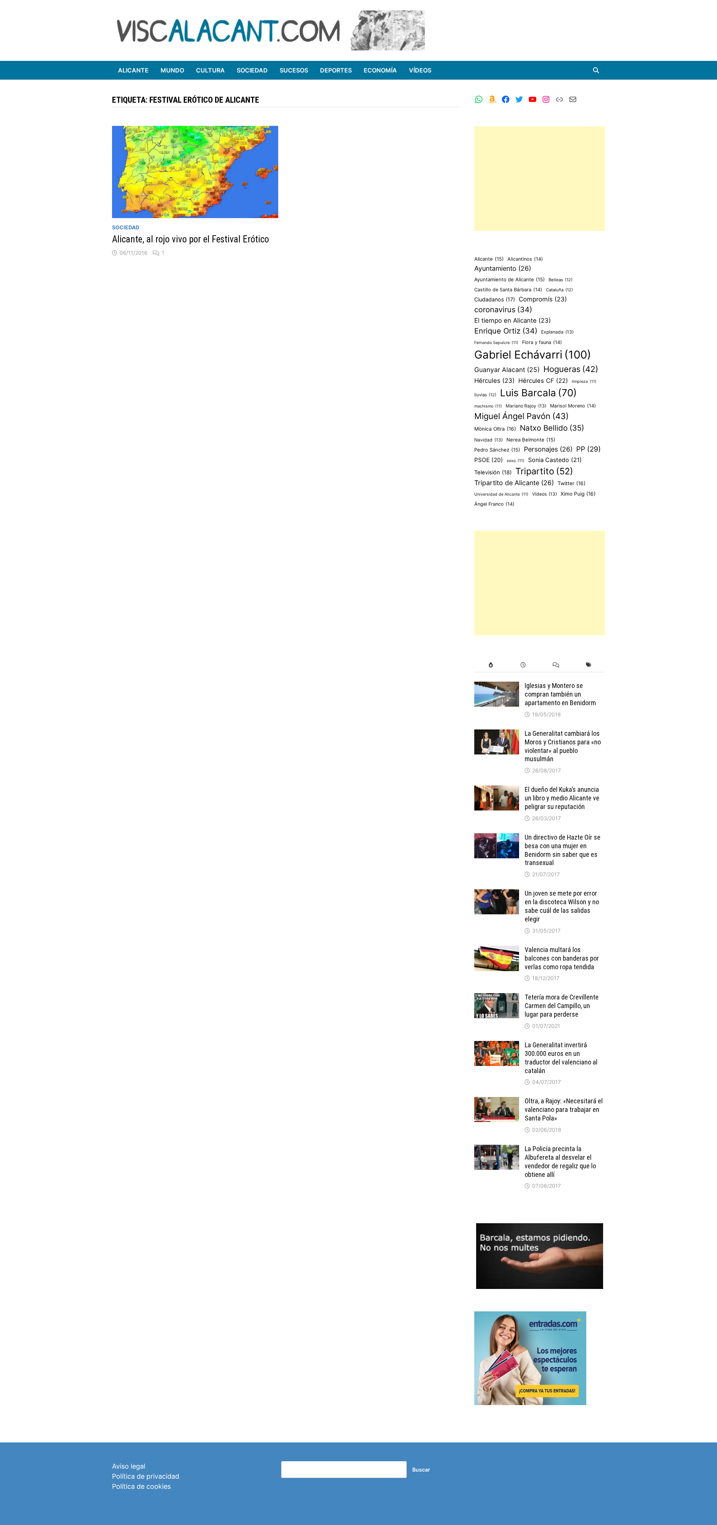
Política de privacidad (145, 1476)
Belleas (560, 279)
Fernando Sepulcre (496, 342)
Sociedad (252, 70)
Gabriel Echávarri (532, 354)
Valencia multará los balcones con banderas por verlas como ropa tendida (562, 958)
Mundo (172, 70)
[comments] (556, 665)
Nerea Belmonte (530, 440)
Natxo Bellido (552, 428)
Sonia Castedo (555, 460)
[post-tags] (588, 665)
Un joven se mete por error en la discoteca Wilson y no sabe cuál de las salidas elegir (562, 906)
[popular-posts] (490, 665)
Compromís (543, 299)
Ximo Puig (578, 494)
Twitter (572, 483)
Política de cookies (141, 1486)
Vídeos (420, 70)
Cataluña (559, 289)
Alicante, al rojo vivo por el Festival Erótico (190, 239)
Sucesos (294, 70)
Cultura (210, 70)
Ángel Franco (494, 504)
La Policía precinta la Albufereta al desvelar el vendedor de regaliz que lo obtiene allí (560, 1161)
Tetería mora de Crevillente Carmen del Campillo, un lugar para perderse (562, 1005)
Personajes (548, 449)
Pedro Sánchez (497, 450)
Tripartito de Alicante (514, 483)
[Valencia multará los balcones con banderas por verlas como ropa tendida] (496, 951)
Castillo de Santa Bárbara (508, 289)
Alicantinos (525, 259)
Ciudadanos (494, 299)
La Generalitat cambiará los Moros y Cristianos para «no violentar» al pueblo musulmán (563, 746)
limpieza (584, 381)
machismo (488, 406)
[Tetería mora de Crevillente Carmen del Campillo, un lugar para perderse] (496, 998)
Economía (380, 70)
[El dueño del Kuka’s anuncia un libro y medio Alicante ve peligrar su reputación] (496, 790)
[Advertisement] (539, 178)
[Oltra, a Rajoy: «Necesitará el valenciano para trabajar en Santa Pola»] (496, 1102)
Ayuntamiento (502, 268)
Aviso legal (128, 1466)
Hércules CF (543, 380)
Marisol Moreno (573, 406)
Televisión (493, 472)
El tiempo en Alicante (512, 320)
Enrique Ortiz (505, 330)
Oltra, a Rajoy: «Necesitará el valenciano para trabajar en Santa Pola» (564, 1109)
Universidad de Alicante (501, 494)
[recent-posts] (523, 665)
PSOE (488, 460)
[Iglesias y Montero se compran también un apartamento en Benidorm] (496, 687)
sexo (515, 460)
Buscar (421, 1469)
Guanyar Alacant (507, 369)
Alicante (133, 70)
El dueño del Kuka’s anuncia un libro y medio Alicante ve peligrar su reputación (562, 797)
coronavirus (503, 309)
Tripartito (544, 471)
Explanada (557, 332)
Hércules (494, 380)
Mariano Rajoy (526, 406)
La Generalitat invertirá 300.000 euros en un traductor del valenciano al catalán (561, 1058)
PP (588, 449)
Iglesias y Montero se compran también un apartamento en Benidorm (560, 694)
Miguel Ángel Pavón (521, 416)
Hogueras (570, 369)
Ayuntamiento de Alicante (509, 279)
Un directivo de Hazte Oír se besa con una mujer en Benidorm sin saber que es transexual (562, 850)
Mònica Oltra (495, 429)
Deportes (336, 70)
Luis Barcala (538, 393)
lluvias (485, 394)
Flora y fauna (542, 342)
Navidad (488, 440)
